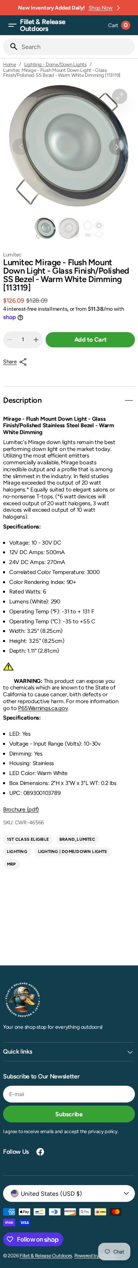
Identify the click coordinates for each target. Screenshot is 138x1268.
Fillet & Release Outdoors (46, 1255)
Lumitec (12, 254)
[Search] (10, 46)
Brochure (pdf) (21, 809)
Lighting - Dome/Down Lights (55, 64)
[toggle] (129, 400)
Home (9, 64)
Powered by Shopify (95, 1255)
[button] (12, 25)
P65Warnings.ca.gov (43, 708)
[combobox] (76, 46)
